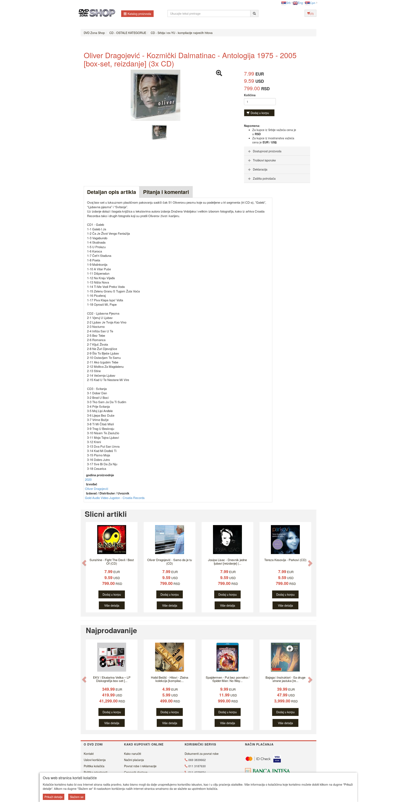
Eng (300, 3)
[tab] (277, 151)
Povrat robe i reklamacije (140, 766)
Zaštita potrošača (264, 178)
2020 (88, 479)
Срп (312, 3)
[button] (84, 563)
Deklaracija (260, 169)
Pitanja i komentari (166, 192)
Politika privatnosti (95, 772)
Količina (250, 95)
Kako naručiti (132, 753)
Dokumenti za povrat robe (202, 753)
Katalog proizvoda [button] (139, 14)
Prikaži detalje (53, 797)
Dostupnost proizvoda (267, 151)
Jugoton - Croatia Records (127, 497)
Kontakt (89, 753)
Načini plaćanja (134, 760)
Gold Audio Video (97, 497)
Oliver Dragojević (96, 488)
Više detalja (111, 605)
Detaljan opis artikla (111, 192)
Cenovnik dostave (135, 772)
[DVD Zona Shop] (96, 13)
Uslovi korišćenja (95, 760)
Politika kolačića (94, 766)
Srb (288, 3)
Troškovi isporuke (264, 160)
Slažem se (77, 797)
